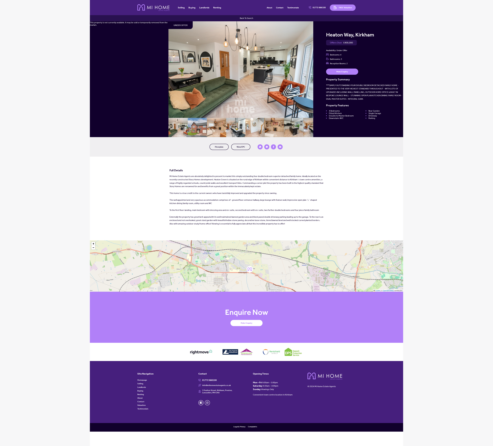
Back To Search (246, 18)
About (269, 7)
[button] (260, 146)
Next (316, 70)
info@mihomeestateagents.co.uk (216, 385)
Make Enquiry (342, 71)
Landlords (204, 7)
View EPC (241, 147)
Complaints (252, 427)
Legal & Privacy (239, 427)
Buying (191, 7)
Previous (165, 70)
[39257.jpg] (240, 69)
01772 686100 (319, 7)
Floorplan (219, 147)
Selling (181, 7)
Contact (279, 7)
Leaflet (377, 290)
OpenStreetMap (388, 290)
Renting (217, 7)
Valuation (141, 405)
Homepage (142, 380)
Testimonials (293, 7)
